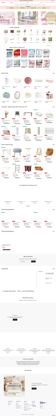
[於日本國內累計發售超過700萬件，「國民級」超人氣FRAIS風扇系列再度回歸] (18, 280)
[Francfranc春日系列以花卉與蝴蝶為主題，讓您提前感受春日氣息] (41, 274)
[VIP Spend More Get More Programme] (41, 279)
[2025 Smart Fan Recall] (41, 284)
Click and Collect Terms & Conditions (27, 407)
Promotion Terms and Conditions (28, 408)
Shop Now (15, 319)
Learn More (34, 388)
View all (53, 73)
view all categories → (49, 45)
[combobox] (19, 2)
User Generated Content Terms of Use (28, 405)
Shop (7, 352)
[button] (54, 415)
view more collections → (48, 69)
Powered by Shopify (31, 414)
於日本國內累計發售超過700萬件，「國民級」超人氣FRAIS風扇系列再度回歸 (18, 291)
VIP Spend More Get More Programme (27, 410)
